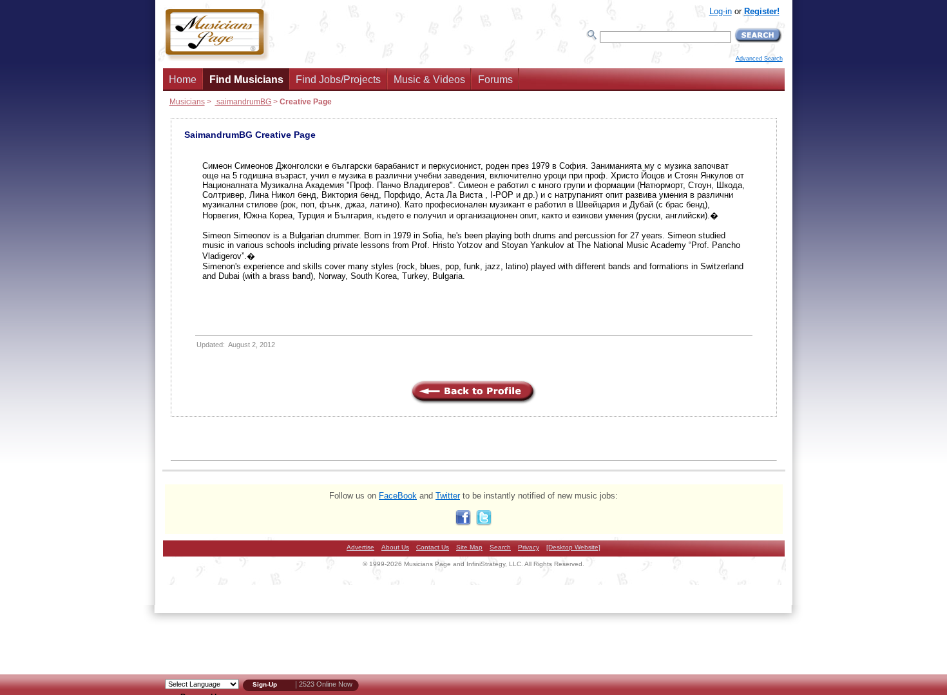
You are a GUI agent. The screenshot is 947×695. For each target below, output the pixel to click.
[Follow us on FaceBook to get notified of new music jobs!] (463, 523)
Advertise (360, 547)
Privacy (528, 547)
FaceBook (398, 495)
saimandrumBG (243, 101)
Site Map (469, 547)
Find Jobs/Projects (338, 79)
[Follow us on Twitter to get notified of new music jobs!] (484, 523)
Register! (762, 11)
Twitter (447, 495)
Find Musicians (246, 79)
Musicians (187, 101)
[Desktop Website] (573, 547)
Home (182, 79)
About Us (395, 547)
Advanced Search (759, 58)
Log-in (720, 11)
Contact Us (432, 547)
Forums (495, 79)
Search (500, 547)
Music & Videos (429, 79)
